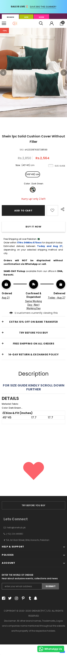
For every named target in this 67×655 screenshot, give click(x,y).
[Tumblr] (28, 598)
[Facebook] (3, 598)
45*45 (7, 418)
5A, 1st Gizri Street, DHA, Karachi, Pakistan (27, 540)
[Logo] (15, 23)
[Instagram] (16, 598)
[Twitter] (9, 598)
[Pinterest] (22, 598)
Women (10, 17)
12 (15, 312)
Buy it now (33, 226)
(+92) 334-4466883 (14, 534)
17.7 (33, 418)
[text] (33, 406)
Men (26, 17)
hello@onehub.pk (16, 527)
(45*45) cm (32, 174)
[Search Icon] (41, 23)
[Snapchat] (35, 598)
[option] (33, 72)
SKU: (22, 149)
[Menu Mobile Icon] (4, 23)
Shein (41, 17)
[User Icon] (52, 23)
